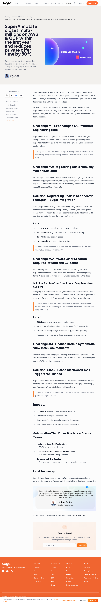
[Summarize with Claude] (11, 95)
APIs (52, 574)
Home (7, 17)
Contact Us (70, 578)
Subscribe (82, 545)
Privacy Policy (88, 571)
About (68, 567)
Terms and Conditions (91, 574)
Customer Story (39, 578)
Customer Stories (25, 17)
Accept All (93, 600)
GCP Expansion (11, 105)
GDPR (86, 581)
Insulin (36, 574)
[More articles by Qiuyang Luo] (7, 76)
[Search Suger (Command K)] (75, 3)
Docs (52, 571)
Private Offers (10, 111)
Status (53, 585)
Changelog (37, 581)
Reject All (83, 600)
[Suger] (7, 3)
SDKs (52, 578)
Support (69, 581)
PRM (37, 3)
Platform (17, 3)
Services (46, 3)
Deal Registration (12, 108)
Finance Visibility (11, 114)
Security (87, 567)
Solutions (28, 3)
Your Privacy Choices (91, 578)
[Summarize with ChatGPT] (7, 95)
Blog (52, 581)
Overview (37, 567)
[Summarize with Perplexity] (21, 95)
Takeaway (10, 121)
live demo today (78, 515)
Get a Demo (92, 3)
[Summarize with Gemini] (16, 95)
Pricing (53, 3)
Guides (53, 567)
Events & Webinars (72, 585)
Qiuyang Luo (14, 75)
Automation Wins (12, 117)
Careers (68, 571)
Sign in (81, 3)
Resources (14, 17)
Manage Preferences (69, 600)
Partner (60, 3)
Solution (37, 571)
